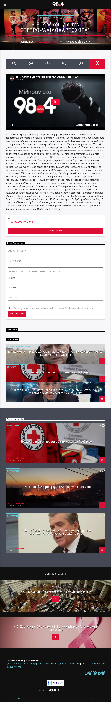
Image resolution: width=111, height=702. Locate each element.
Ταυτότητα (73, 663)
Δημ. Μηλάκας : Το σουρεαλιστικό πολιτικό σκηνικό (56, 592)
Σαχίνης (40, 346)
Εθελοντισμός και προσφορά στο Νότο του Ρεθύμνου (56, 372)
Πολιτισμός (67, 18)
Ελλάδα (19, 346)
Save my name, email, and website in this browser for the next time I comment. (53, 308)
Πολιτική (29, 346)
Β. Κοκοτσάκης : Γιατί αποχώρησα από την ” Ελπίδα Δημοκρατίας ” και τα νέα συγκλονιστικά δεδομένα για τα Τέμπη (55, 391)
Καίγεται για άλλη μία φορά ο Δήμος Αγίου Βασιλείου (56, 487)
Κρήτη (56, 18)
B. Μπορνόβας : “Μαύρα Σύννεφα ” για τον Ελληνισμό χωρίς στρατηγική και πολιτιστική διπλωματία (55, 353)
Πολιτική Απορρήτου (55, 663)
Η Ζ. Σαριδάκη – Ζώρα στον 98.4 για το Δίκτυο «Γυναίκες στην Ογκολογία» (56, 628)
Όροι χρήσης (12, 663)
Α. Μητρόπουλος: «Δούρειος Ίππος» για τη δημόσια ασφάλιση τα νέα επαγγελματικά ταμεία (56, 532)
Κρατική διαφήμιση (32, 663)
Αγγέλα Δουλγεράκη (47, 41)
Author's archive (55, 230)
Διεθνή (10, 346)
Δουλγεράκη (44, 18)
